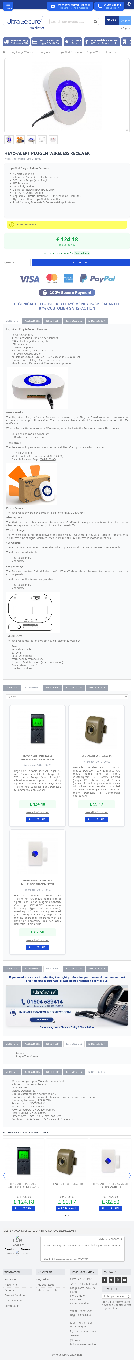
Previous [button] (4, 1175)
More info (11, 320)
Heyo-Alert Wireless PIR (96, 755)
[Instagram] (124, 1280)
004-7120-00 (55, 456)
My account (45, 1272)
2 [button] (68, 1215)
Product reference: (15, 158)
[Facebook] (104, 1280)
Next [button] (129, 1175)
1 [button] (65, 1215)
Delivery (9, 1290)
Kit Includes (74, 320)
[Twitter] (111, 1280)
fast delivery (82, 253)
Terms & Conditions (16, 1295)
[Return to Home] (4, 52)
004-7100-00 (24, 453)
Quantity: (9, 262)
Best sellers (11, 1279)
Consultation (12, 1305)
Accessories (32, 320)
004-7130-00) (48, 459)
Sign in (126, 28)
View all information (37, 812)
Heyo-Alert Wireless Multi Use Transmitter (37, 882)
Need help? (52, 320)
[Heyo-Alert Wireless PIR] (96, 728)
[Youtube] (118, 1280)
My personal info (47, 1290)
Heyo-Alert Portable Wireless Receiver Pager (37, 757)
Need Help (11, 1284)
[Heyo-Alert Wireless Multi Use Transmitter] (38, 853)
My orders (44, 1279)
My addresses (46, 1284)
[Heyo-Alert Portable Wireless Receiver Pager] (38, 728)
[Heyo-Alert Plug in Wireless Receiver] (9, 139)
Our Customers (13, 1300)
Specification (96, 320)
